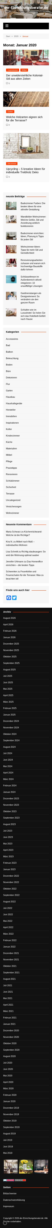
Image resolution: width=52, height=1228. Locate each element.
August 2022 (9, 901)
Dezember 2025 (11, 644)
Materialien (11, 448)
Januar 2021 (9, 1024)
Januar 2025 (9, 715)
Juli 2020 (7, 1063)
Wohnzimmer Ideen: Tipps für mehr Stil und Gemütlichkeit (32, 250)
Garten (10, 112)
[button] (5, 1223)
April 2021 (8, 1005)
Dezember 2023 (11, 798)
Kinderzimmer (13, 436)
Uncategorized (13, 500)
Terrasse (10, 493)
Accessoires (12, 339)
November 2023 (11, 805)
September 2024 (11, 740)
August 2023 (9, 824)
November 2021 (11, 959)
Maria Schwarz (13, 532)
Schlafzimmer (12, 481)
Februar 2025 (10, 708)
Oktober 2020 (10, 1043)
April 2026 (8, 624)
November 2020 (11, 1037)
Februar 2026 (10, 631)
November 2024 (11, 727)
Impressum (8, 1206)
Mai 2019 (7, 1153)
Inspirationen (12, 70)
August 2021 (9, 979)
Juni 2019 (8, 1146)
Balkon (9, 352)
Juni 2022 (8, 914)
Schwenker (11, 571)
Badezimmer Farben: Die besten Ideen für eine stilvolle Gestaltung (33, 206)
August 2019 (9, 1133)
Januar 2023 (9, 869)
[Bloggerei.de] (8, 1180)
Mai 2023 (7, 843)
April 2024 (8, 772)
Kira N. (9, 541)
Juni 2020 (8, 1069)
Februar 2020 (10, 1095)
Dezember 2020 (11, 1030)
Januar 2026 (9, 637)
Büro (8, 371)
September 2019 (11, 1127)
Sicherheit (11, 487)
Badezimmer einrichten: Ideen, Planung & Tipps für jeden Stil (32, 236)
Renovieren (11, 474)
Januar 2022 (9, 947)
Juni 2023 (8, 837)
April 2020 (8, 1082)
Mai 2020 (7, 1075)
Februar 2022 (10, 940)
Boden (9, 365)
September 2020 (11, 1050)
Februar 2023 (10, 863)
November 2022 (11, 882)
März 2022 (8, 934)
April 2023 (8, 850)
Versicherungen (13, 506)
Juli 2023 (7, 831)
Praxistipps (11, 468)
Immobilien (11, 416)
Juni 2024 (8, 760)
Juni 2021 (8, 992)
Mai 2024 (7, 766)
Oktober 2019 (10, 1121)
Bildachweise (10, 1193)
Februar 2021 (10, 1017)
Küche (9, 442)
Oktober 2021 (10, 966)
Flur (8, 384)
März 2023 (8, 856)
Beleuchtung (12, 358)
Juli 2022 (7, 908)
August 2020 (9, 1056)
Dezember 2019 (11, 1108)
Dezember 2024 (11, 721)
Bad (8, 345)
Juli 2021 (7, 985)
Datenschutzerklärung (14, 1200)
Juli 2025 (7, 676)
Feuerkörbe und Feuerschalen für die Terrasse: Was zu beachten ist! (25, 575)
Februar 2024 (10, 785)
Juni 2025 (8, 682)
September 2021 (11, 972)
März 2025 (8, 702)
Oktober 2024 (10, 734)
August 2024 (9, 747)
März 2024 (8, 779)
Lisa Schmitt (12, 551)
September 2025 (11, 663)
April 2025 (8, 695)
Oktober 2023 (10, 811)
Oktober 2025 (10, 656)
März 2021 (8, 1011)
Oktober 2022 (10, 889)
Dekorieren (11, 164)
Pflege (9, 461)
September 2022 (11, 895)
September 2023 (11, 818)
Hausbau (10, 397)
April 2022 (8, 927)
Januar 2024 (9, 792)
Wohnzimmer (12, 513)
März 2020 (8, 1088)
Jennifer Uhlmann (14, 561)
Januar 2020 (9, 1101)
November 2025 (11, 650)
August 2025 (9, 669)
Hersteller (11, 410)
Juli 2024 (7, 753)
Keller (9, 429)
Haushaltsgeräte (14, 403)
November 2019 (11, 1114)
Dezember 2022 (11, 876)
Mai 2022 (7, 921)
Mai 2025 (7, 689)
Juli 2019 (7, 1140)
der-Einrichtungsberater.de (26, 8)
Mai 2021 (7, 998)
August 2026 (9, 618)
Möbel (24, 70)
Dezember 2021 (11, 953)
